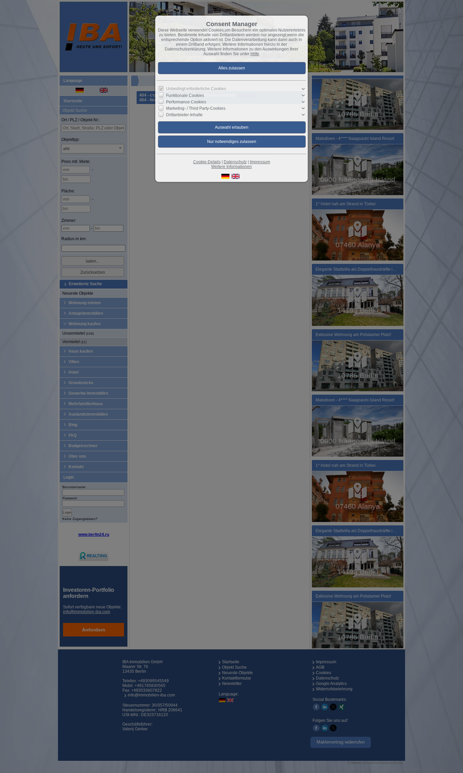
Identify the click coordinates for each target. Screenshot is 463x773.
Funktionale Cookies (185, 95)
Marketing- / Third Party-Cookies (195, 108)
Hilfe (254, 53)
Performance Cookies (186, 102)
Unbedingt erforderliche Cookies (196, 88)
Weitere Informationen (231, 166)
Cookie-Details (207, 162)
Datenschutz (235, 162)
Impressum (260, 162)
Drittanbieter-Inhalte (184, 114)
